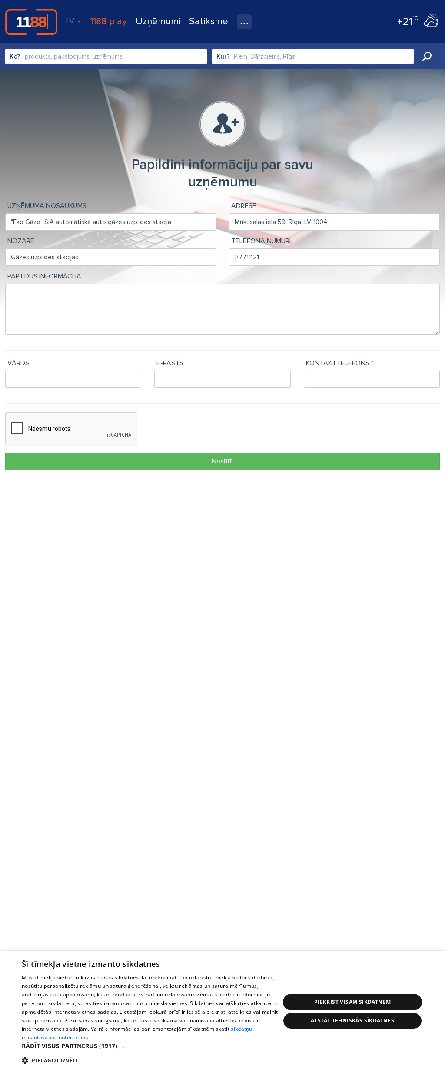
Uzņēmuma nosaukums (46, 206)
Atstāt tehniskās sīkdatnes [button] (352, 1020)
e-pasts (169, 363)
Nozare (20, 241)
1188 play (108, 21)
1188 (31, 22)
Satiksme (208, 21)
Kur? (223, 56)
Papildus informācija (44, 276)
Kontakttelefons (337, 363)
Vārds (18, 363)
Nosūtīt (223, 461)
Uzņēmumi (158, 21)
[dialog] (222, 1011)
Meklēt (427, 56)
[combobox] (106, 56)
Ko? (15, 56)
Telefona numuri (261, 241)
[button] (151, 1046)
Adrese (243, 206)
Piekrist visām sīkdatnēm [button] (352, 1002)
